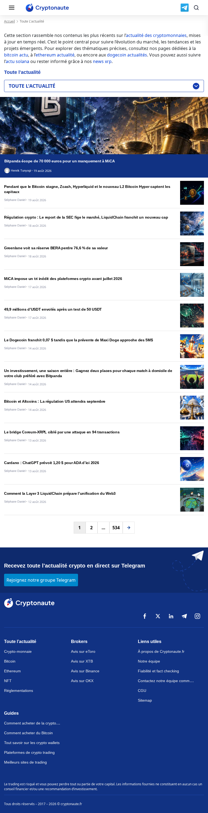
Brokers (79, 641)
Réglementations (18, 690)
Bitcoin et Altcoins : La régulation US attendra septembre (54, 401)
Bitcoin (9, 661)
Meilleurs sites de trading (25, 762)
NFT (8, 681)
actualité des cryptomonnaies (156, 35)
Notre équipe (149, 661)
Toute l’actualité (20, 641)
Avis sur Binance (85, 671)
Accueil (9, 21)
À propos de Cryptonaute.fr (161, 651)
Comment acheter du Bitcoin (28, 733)
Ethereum (12, 671)
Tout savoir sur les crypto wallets (32, 742)
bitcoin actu (16, 55)
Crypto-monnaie (18, 651)
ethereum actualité (54, 55)
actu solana (17, 61)
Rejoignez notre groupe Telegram (41, 580)
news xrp (102, 61)
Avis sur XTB (82, 661)
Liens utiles (149, 641)
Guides (11, 713)
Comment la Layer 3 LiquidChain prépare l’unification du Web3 (60, 493)
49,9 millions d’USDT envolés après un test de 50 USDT (53, 309)
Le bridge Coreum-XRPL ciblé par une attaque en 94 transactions (62, 432)
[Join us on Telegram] (184, 8)
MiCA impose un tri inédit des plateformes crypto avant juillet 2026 (63, 278)
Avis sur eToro (83, 651)
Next (129, 528)
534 (116, 528)
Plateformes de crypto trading (29, 752)
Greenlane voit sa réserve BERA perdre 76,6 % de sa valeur (56, 248)
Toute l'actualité (32, 86)
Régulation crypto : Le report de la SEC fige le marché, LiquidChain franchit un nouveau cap (86, 217)
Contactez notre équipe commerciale (169, 681)
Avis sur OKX (82, 681)
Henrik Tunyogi (21, 170)
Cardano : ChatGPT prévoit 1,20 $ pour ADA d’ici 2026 (51, 463)
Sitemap (145, 700)
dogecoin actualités (127, 55)
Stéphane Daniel (14, 199)
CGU (142, 690)
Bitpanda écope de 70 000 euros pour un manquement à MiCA (59, 161)
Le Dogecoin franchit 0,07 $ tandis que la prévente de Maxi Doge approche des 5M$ (78, 340)
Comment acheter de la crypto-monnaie (38, 723)
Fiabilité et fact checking (158, 671)
